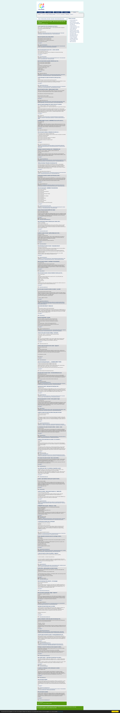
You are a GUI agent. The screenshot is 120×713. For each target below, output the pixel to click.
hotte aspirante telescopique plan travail (46, 533)
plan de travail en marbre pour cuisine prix (48, 145)
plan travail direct (61, 603)
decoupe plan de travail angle (57, 384)
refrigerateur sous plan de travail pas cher (52, 455)
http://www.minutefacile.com (44, 158)
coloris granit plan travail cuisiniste (58, 409)
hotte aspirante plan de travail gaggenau (56, 533)
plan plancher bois (73, 33)
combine (66, 12)
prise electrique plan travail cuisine (46, 258)
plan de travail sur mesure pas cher (56, 86)
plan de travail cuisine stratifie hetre (49, 102)
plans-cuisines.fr (42, 408)
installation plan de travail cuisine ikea (47, 518)
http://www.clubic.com (43, 394)
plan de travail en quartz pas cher (48, 410)
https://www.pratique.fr (43, 243)
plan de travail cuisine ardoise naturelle (55, 74)
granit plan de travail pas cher (46, 57)
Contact (71, 14)
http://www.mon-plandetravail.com (45, 687)
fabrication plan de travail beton (55, 437)
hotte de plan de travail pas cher (61, 455)
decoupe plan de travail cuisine (57, 383)
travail (74, 12)
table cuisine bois (73, 41)
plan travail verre (43, 46)
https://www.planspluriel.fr (43, 44)
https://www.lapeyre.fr (43, 359)
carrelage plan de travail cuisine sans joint (47, 550)
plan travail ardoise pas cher (46, 74)
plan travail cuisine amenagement (51, 46)
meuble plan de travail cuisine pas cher (46, 173)
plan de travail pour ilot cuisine (59, 259)
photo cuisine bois (73, 29)
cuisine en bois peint (73, 37)
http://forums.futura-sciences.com (45, 655)
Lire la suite (39, 29)
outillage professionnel (57, 12)
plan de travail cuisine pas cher (47, 33)
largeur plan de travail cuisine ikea (57, 518)
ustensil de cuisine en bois (74, 30)
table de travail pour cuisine (74, 31)
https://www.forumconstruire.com (44, 590)
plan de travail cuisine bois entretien (57, 101)
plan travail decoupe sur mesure (55, 87)
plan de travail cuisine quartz (44, 146)
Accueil (39, 14)
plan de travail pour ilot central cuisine (57, 258)
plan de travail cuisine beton (54, 436)
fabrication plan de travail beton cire (45, 437)
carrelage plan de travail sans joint (58, 550)
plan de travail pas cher (56, 33)
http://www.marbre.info (43, 500)
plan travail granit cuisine (46, 207)
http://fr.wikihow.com (43, 677)
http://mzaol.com (42, 315)
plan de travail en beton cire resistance (55, 688)
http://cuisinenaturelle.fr (43, 56)
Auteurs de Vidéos (52, 14)
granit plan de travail (51, 58)
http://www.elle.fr (42, 489)
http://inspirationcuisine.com (44, 476)
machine (49, 12)
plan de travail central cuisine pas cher (49, 259)
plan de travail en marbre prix (50, 117)
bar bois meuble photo (73, 20)
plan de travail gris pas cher (45, 172)
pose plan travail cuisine (52, 644)
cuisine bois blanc (73, 40)
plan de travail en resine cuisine (47, 565)
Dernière (50, 703)
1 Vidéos (43, 23)
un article (63, 14)
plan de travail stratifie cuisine (58, 102)
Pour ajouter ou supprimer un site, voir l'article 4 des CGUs (46, 707)
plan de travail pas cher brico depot (54, 172)
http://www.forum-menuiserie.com (45, 549)
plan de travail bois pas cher (55, 631)
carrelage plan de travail (48, 551)
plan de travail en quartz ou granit (47, 409)
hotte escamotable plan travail (47, 396)
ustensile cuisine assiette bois (75, 23)
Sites (47, 14)
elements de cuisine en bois (74, 32)
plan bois (41, 12)
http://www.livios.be (42, 435)
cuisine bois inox (73, 21)
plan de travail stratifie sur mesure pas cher (43, 604)
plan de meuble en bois (74, 39)
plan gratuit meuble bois (74, 34)
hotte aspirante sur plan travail (56, 396)
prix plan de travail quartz (54, 116)
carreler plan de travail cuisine (56, 551)
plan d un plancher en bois (74, 22)
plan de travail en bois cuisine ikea (57, 330)
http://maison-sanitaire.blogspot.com (45, 219)
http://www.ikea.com (43, 517)
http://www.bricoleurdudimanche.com (45, 382)
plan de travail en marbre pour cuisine (46, 502)
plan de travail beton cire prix (46, 688)
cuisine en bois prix (73, 25)
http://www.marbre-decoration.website (45, 205)
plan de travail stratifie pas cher (55, 173)
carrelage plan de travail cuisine (42, 644)
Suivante (47, 703)
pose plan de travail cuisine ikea (48, 330)
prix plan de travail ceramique (46, 116)
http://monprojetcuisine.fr (43, 257)
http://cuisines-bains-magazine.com (45, 616)
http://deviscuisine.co (43, 466)
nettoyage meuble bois (74, 38)
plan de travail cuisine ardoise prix (47, 75)
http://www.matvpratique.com (44, 453)
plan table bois (72, 24)
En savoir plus (60, 711)
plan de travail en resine (55, 565)
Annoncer (67, 14)
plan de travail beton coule (45, 436)
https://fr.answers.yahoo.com (44, 85)
